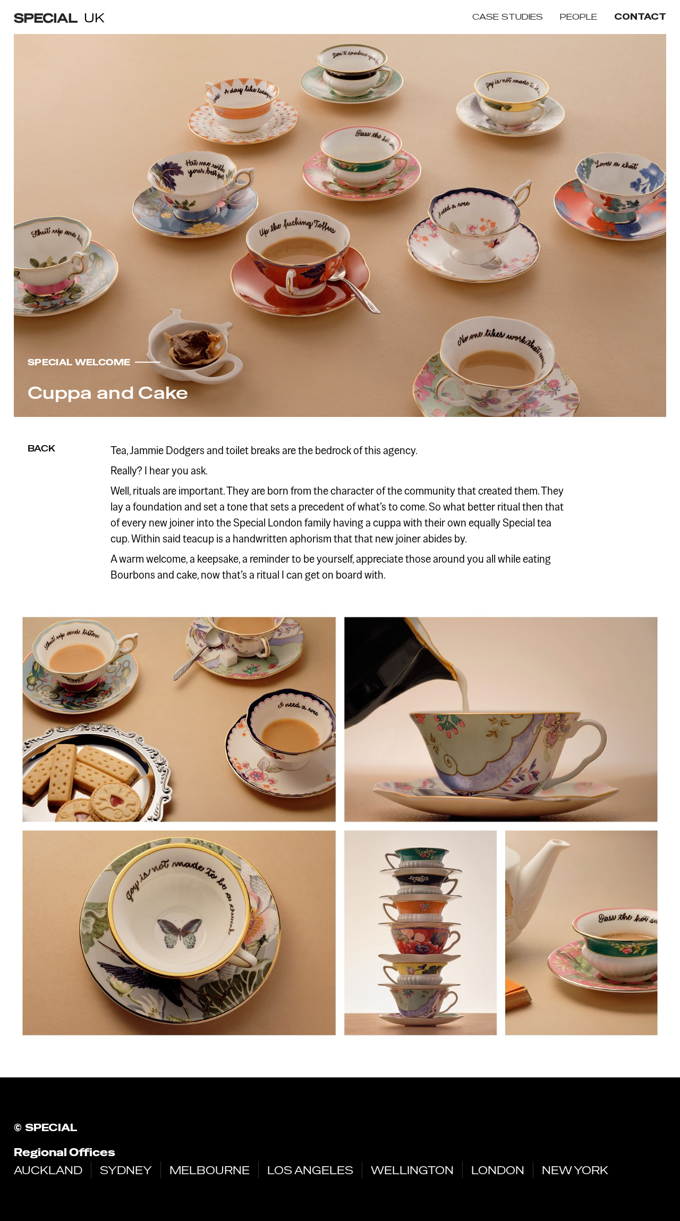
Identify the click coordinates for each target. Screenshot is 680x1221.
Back (41, 448)
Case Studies (507, 17)
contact (640, 17)
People (578, 17)
